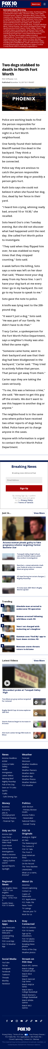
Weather (27, 754)
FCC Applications (29, 899)
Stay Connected (28, 922)
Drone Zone (7, 848)
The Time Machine (30, 866)
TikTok (5, 965)
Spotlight (5, 869)
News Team (27, 905)
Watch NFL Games (30, 965)
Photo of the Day (29, 949)
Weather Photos (29, 779)
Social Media (9, 958)
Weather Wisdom (29, 782)
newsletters (41, 1021)
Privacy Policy (27, 500)
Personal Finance (9, 818)
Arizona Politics (28, 815)
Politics (26, 803)
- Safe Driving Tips (9, 796)
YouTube (5, 962)
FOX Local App (8, 941)
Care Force (6, 837)
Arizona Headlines (9, 758)
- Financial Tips (8, 821)
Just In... (6, 512)
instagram (17, 1021)
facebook (7, 1021)
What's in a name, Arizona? (29, 873)
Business (5, 806)
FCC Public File (28, 902)
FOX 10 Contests (29, 927)
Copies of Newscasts (26, 895)
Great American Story (28, 856)
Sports (4, 790)
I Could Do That (28, 860)
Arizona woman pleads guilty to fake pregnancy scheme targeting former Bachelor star (22, 545)
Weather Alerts (28, 773)
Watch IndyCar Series (28, 985)
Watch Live (36, 4)
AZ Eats (25, 840)
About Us (27, 881)
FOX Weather (27, 785)
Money (6, 803)
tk (26, 1021)
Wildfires (25, 767)
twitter (12, 1021)
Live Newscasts (8, 927)
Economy (6, 809)
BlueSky (5, 980)
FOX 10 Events (28, 930)
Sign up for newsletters (27, 934)
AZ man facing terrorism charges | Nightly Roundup (31, 577)
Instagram (6, 968)
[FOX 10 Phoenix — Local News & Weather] (9, 4)
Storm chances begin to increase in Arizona (16, 722)
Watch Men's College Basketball (29, 990)
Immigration (7, 772)
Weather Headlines (30, 764)
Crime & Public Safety (8, 765)
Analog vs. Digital (29, 837)
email (36, 1021)
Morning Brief (7, 778)
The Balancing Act (29, 843)
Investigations (8, 851)
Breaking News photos (28, 945)
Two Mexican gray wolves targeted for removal (16, 700)
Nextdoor (6, 983)
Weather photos (28, 952)
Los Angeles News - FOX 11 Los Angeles (9, 890)
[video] (24, 676)
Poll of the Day (8, 784)
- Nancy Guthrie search (8, 861)
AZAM (4, 761)
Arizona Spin (7, 834)
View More (39, 513)
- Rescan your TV (29, 911)
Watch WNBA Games (27, 1001)
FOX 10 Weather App (9, 945)
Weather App (27, 776)
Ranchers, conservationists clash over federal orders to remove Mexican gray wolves (30, 567)
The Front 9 (27, 852)
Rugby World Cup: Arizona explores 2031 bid (16, 711)
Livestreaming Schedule (8, 937)
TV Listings (26, 908)
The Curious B (28, 846)
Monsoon (26, 761)
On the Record (28, 863)
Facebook (6, 971)
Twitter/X (6, 974)
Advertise (26, 885)
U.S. (16, 79)
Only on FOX (9, 830)
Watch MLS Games (26, 1006)
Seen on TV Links (9, 787)
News (5, 754)
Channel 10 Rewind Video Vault (10, 841)
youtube (22, 1021)
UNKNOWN (27, 869)
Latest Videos (10, 660)
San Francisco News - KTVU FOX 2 (9, 897)
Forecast (25, 758)
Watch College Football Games (28, 969)
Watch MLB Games (27, 975)
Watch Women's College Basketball (29, 996)
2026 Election (27, 806)
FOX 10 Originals (27, 832)
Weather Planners (29, 770)
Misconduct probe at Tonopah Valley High (21, 691)
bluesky (31, 1021)
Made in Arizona (8, 854)
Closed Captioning (29, 888)
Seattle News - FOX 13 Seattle (8, 904)
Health (4, 769)
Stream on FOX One (28, 960)
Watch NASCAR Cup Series (28, 980)
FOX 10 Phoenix (7, 79)
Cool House (7, 845)
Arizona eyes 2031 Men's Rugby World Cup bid (29, 589)
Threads (5, 977)
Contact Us (26, 891)
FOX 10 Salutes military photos (28, 940)
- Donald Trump (28, 824)
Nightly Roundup (9, 781)
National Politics (28, 821)
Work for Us (27, 914)
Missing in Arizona (9, 857)
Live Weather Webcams (7, 931)
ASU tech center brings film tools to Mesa (16, 734)
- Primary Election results (29, 810)
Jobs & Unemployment (8, 814)
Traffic (4, 793)
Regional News (7, 883)
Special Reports (8, 866)
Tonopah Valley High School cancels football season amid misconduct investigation (28, 556)
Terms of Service (25, 502)
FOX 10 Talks (27, 849)
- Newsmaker (27, 818)
